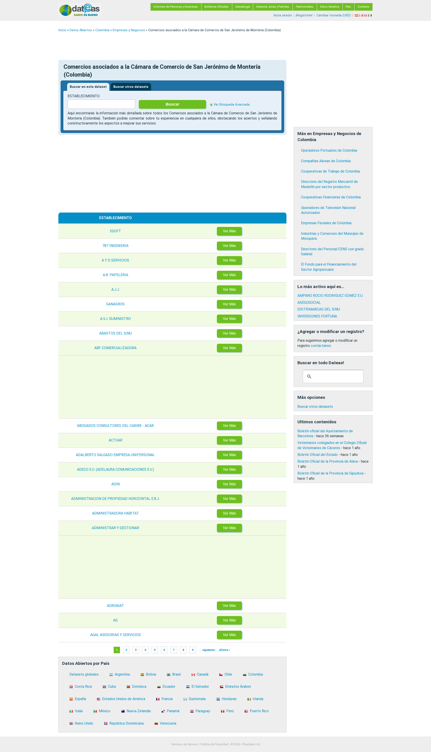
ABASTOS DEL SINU (115, 333)
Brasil (176, 674)
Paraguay (203, 711)
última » (224, 650)
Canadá (202, 674)
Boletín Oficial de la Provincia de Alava (327, 461)
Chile (228, 674)
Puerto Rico (259, 711)
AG (115, 620)
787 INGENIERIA (115, 246)
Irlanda (258, 699)
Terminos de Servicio (184, 744)
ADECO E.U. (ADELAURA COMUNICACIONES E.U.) (115, 469)
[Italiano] (370, 15)
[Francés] (361, 15)
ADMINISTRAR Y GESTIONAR (115, 528)
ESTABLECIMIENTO (84, 96)
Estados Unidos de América (123, 699)
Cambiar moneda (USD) (334, 15)
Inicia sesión (282, 15)
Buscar (172, 104)
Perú (230, 711)
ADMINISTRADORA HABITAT (115, 513)
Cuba (112, 686)
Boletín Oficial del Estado (317, 455)
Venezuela (168, 723)
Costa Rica (83, 686)
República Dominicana (126, 723)
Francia (167, 699)
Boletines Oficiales (217, 6)
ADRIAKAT (115, 605)
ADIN (115, 484)
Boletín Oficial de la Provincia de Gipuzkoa (330, 473)
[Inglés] (366, 15)
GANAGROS (115, 304)
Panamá (173, 711)
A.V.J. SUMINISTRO (115, 319)
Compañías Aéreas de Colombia (326, 161)
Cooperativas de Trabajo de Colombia (330, 171)
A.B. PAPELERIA (115, 275)
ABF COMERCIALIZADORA (115, 348)
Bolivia (151, 674)
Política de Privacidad (214, 744)
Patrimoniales (304, 6)
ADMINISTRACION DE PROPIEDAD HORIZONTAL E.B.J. (115, 499)
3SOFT (115, 231)
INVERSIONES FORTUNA (317, 316)
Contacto (363, 6)
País (348, 6)
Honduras (229, 699)
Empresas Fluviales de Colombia (326, 223)
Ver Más (229, 231)
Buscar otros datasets (130, 87)
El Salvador (200, 686)
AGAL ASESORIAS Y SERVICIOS (115, 635)
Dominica (139, 686)
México (104, 711)
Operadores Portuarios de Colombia (329, 150)
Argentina (122, 674)
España (80, 699)
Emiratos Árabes (238, 686)
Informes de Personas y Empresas (176, 6)
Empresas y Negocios (129, 30)
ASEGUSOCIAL (309, 302)
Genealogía (242, 6)
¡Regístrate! (304, 15)
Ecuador (169, 686)
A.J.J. (115, 289)
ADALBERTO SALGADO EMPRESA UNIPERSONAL (115, 455)
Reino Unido (84, 723)
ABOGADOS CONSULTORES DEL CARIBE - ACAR (115, 426)
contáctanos (321, 346)
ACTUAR (115, 440)
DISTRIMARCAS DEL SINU (318, 309)
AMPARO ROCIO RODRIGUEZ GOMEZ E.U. (330, 295)
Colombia (102, 30)
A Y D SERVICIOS (115, 260)
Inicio (62, 30)
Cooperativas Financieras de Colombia (331, 197)
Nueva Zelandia (139, 711)
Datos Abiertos (329, 6)
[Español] (357, 15)
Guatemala (197, 699)
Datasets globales (84, 674)
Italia (79, 711)
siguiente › (209, 650)
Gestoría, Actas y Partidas (272, 6)
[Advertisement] (193, 46)
